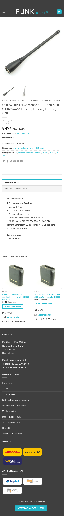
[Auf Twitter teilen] (11, 161)
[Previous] (7, 53)
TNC (15, 155)
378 (15, 153)
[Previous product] (10, 122)
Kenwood (33, 148)
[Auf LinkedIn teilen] (21, 161)
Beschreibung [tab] (12, 182)
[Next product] (5, 122)
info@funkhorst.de (18, 360)
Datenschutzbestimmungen (15, 400)
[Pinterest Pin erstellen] (18, 161)
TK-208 (45, 153)
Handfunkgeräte (19, 100)
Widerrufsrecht (9, 394)
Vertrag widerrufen (11, 422)
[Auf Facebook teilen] (7, 161)
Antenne (29, 153)
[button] (4, 11)
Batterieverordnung (11, 416)
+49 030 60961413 (19, 363)
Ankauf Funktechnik (12, 433)
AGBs (5, 388)
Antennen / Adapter (51, 100)
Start (5, 100)
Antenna (21, 153)
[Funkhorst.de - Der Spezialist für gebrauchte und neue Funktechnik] (32, 12)
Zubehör (34, 100)
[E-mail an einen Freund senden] (14, 161)
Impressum (7, 383)
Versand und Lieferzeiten (14, 405)
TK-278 (52, 153)
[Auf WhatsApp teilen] (4, 161)
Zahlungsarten (9, 411)
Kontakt (6, 428)
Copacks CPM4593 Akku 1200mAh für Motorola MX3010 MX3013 (15, 297)
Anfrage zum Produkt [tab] (16, 189)
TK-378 (9, 155)
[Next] (56, 53)
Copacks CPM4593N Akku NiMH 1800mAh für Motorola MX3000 (47, 295)
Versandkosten (23, 133)
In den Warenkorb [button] (13, 306)
